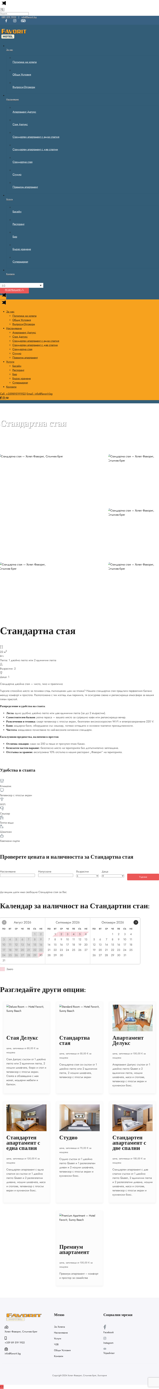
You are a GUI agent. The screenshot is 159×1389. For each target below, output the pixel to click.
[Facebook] (1, 398)
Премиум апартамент (74, 1250)
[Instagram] (4, 398)
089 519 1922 (9, 17)
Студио (68, 1137)
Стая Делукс (22, 1038)
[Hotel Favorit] (14, 39)
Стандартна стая (74, 1040)
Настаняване (8, 871)
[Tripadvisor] (7, 398)
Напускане (44, 871)
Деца (105, 871)
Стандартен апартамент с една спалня (23, 1142)
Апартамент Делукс (128, 1040)
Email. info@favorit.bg (39, 394)
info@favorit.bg (29, 17)
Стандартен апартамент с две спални (129, 1142)
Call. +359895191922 (13, 394)
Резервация (13, 290)
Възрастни (82, 871)
